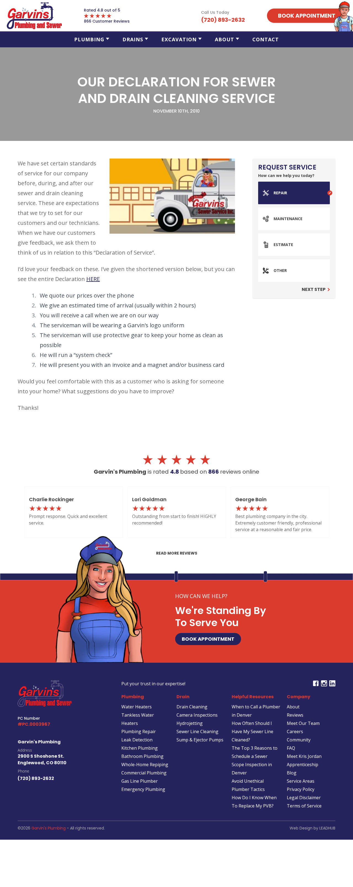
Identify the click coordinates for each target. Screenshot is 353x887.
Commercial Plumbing (144, 773)
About (224, 39)
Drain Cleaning (191, 707)
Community (299, 740)
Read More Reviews (176, 553)
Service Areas (300, 781)
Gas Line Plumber (139, 781)
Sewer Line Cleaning (197, 731)
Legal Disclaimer (304, 798)
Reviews (295, 715)
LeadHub (327, 828)
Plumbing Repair (138, 731)
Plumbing (89, 39)
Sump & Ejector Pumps (199, 740)
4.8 (175, 472)
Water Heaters (136, 707)
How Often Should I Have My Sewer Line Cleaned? (252, 731)
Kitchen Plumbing (139, 748)
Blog (291, 773)
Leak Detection (137, 740)
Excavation (179, 39)
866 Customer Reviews (107, 21)
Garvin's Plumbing (48, 828)
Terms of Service (304, 806)
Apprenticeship (302, 765)
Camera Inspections (197, 715)
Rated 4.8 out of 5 (102, 10)
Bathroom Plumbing (142, 756)
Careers (295, 731)
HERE (93, 279)
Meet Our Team (303, 723)
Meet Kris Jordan (304, 756)
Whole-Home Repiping (144, 765)
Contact (265, 39)
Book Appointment (208, 638)
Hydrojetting (189, 723)
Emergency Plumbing (143, 789)
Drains (132, 39)
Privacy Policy (300, 789)
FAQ (291, 748)
